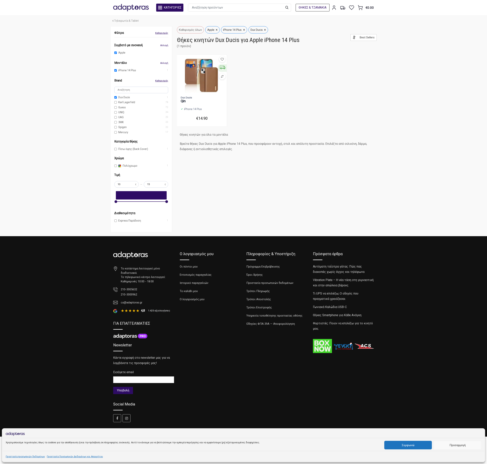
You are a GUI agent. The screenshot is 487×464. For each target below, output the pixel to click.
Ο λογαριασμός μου (192, 299)
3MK (121, 122)
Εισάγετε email (123, 372)
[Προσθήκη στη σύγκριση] (222, 76)
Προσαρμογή (458, 445)
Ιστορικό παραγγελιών (194, 283)
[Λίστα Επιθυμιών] (351, 7)
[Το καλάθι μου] (360, 7)
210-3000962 (129, 294)
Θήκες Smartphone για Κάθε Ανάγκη (337, 315)
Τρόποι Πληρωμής (258, 291)
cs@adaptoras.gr (131, 302)
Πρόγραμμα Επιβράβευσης (263, 266)
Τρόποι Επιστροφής (259, 307)
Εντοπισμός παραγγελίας (196, 274)
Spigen (122, 127)
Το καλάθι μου (189, 291)
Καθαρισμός (161, 33)
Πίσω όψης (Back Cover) (133, 148)
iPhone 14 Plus (127, 70)
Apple (121, 52)
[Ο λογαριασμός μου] (334, 7)
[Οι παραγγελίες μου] (343, 7)
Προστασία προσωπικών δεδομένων (25, 456)
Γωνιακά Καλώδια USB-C (330, 307)
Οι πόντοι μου (189, 266)
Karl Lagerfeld (126, 102)
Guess (122, 107)
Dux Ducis (124, 97)
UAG (121, 117)
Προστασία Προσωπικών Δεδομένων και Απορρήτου (75, 456)
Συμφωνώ (408, 445)
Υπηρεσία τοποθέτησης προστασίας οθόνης (274, 315)
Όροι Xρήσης (254, 274)
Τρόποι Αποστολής (258, 299)
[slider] (116, 201)
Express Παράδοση (129, 220)
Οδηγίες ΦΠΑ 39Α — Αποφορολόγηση (270, 323)
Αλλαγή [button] (164, 45)
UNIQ (121, 112)
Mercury (123, 132)
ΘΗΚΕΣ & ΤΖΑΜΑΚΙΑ (312, 7)
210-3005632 (129, 289)
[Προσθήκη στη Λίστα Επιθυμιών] (222, 59)
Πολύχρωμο (129, 165)
